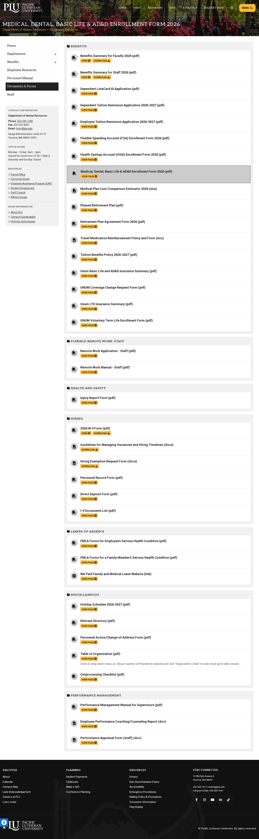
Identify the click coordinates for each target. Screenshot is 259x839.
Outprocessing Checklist (98, 674)
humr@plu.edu (24, 128)
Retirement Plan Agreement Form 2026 (108, 222)
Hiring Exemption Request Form (103, 461)
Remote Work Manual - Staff (101, 367)
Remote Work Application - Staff (104, 351)
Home (11, 46)
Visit (137, 7)
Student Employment (23, 188)
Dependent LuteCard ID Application (105, 89)
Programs (155, 7)
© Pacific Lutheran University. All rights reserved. (227, 828)
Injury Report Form (93, 398)
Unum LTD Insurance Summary (102, 304)
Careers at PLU (11, 796)
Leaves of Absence (87, 531)
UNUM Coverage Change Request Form (108, 287)
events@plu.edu (216, 787)
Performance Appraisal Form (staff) (106, 738)
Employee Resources (22, 70)
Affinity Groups (19, 197)
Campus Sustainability (23, 216)
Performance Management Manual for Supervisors (117, 705)
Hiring (76, 418)
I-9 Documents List (94, 510)
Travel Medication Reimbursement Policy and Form (117, 238)
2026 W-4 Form (91, 428)
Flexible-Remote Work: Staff (97, 341)
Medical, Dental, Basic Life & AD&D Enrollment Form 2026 (122, 171)
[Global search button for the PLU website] (232, 8)
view (85, 60)
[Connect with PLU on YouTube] (212, 799)
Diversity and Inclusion (23, 221)
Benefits (13, 62)
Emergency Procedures (143, 792)
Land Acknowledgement (16, 792)
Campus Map (10, 786)
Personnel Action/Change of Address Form (111, 637)
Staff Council (18, 192)
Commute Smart (20, 179)
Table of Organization (96, 654)
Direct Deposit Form (94, 494)
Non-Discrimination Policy (144, 781)
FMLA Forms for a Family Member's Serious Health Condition (124, 557)
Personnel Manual (20, 78)
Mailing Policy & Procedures (146, 796)
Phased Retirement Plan (97, 205)
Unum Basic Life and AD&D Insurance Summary (114, 271)
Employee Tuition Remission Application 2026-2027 (117, 122)
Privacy (134, 776)
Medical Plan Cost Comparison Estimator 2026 (114, 189)
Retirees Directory (93, 621)
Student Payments (76, 776)
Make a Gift (72, 786)
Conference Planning (78, 792)
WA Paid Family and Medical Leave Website (111, 574)
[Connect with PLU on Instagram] (204, 799)
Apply (122, 7)
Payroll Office (18, 174)
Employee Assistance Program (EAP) (31, 183)
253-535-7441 (216, 790)
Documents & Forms (21, 86)
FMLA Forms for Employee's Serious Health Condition (119, 541)
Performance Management (95, 695)
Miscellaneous (84, 595)
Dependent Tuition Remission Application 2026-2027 (118, 105)
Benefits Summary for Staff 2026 (104, 72)
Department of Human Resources (24, 29)
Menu (245, 8)
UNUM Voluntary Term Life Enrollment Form (112, 320)
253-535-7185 (25, 121)
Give (172, 7)
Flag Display (136, 807)
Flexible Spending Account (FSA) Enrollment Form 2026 (120, 138)
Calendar (8, 781)
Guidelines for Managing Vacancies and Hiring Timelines (121, 445)
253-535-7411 (200, 787)
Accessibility (137, 786)
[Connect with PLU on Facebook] (196, 799)
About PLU (17, 212)
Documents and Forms (64, 29)
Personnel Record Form (97, 478)
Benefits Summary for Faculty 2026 (105, 56)
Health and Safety (88, 388)
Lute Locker (9, 802)
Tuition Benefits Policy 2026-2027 (104, 255)
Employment (16, 54)
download (100, 60)
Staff (10, 94)
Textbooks (72, 781)
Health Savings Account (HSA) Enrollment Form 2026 (119, 154)
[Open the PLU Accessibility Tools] (4, 822)
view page (88, 93)
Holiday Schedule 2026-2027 (101, 604)
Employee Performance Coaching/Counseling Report (118, 721)
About (6, 776)
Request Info (214, 7)
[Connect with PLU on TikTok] (228, 799)
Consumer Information (143, 802)
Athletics (190, 7)
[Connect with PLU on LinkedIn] (220, 799)
